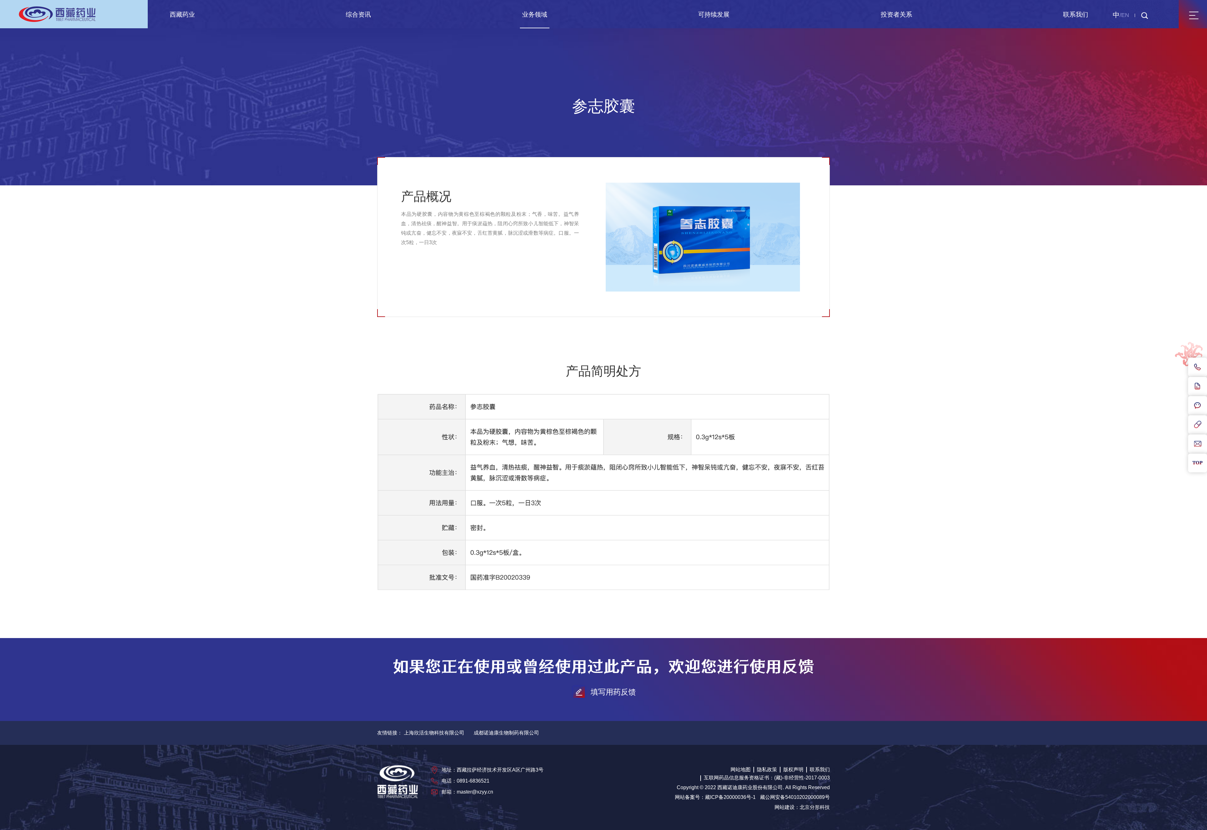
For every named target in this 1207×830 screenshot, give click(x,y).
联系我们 (1075, 14)
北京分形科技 (815, 807)
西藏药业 (182, 14)
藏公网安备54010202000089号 (795, 797)
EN (1125, 15)
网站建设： (787, 807)
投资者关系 (896, 14)
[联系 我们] (1197, 367)
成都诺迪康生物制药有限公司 (506, 732)
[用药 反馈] (1197, 386)
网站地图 (740, 769)
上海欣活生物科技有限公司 (434, 732)
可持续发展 (714, 14)
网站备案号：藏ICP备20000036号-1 (715, 797)
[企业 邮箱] (1197, 443)
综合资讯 (358, 14)
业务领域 (534, 14)
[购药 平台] (1197, 424)
